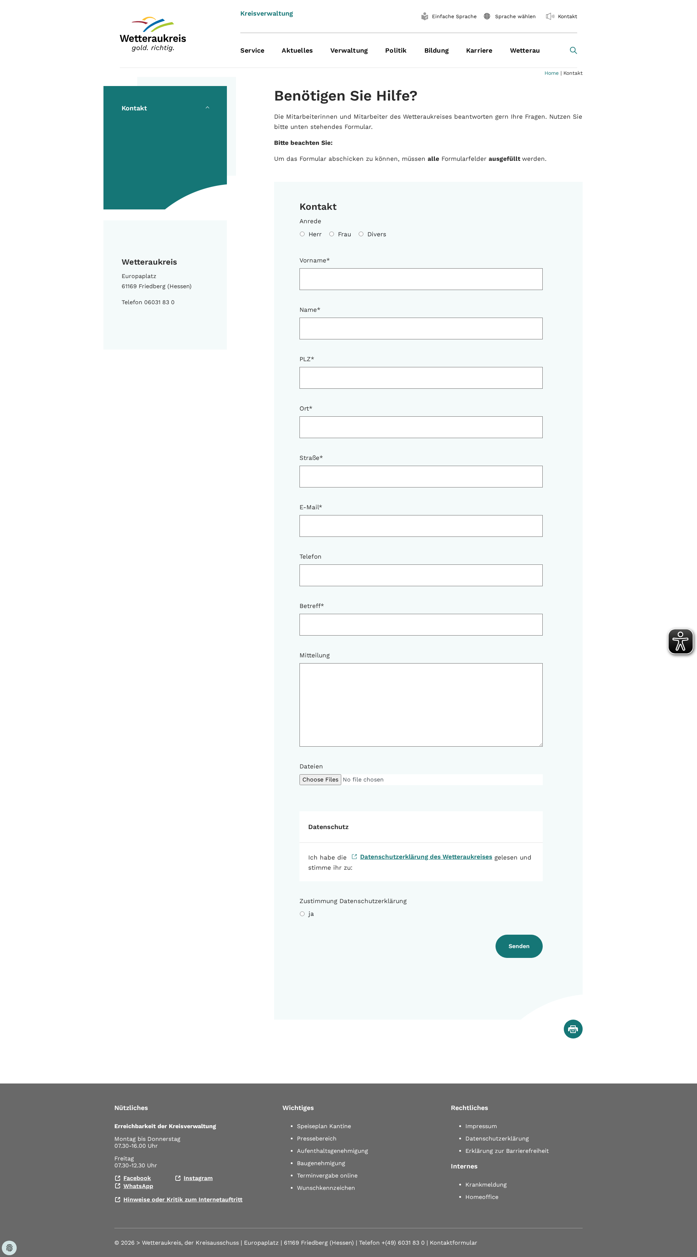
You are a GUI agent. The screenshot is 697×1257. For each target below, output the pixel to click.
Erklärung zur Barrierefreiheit (507, 1150)
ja (311, 913)
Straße (311, 457)
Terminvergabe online (327, 1175)
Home (552, 73)
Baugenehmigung (321, 1163)
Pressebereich (317, 1138)
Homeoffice (481, 1196)
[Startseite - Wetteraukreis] (171, 34)
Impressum (481, 1126)
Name (310, 309)
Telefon (310, 556)
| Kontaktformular (452, 1242)
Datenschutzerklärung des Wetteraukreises (426, 856)
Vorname (314, 260)
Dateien (311, 766)
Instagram (198, 1178)
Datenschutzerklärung (497, 1138)
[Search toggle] (573, 50)
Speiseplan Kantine (324, 1126)
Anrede (310, 221)
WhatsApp (138, 1186)
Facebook (137, 1178)
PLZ (306, 359)
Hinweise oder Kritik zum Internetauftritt (182, 1199)
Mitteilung (314, 655)
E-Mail (310, 507)
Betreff (311, 605)
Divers (376, 234)
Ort (306, 408)
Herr (315, 234)
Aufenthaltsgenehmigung (332, 1150)
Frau (344, 234)
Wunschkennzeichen (326, 1187)
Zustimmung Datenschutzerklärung (353, 901)
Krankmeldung (486, 1184)
